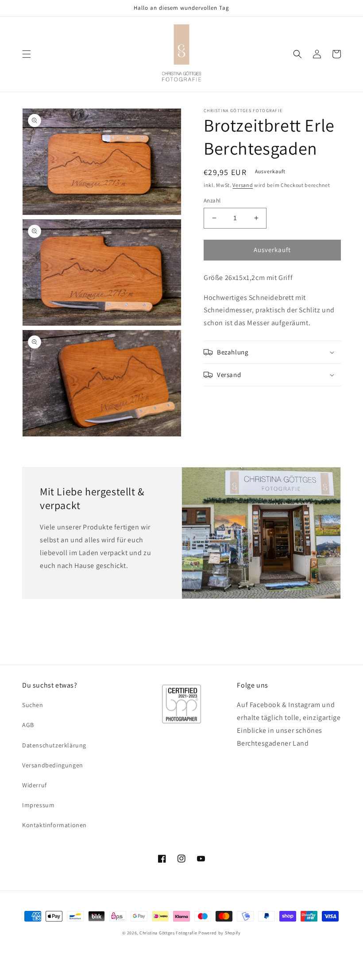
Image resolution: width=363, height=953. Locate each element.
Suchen (32, 705)
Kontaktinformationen (54, 825)
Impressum (38, 805)
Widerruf (34, 785)
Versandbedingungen (52, 765)
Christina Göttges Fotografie (168, 933)
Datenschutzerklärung (54, 745)
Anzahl (212, 200)
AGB (28, 725)
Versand (242, 185)
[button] (26, 54)
